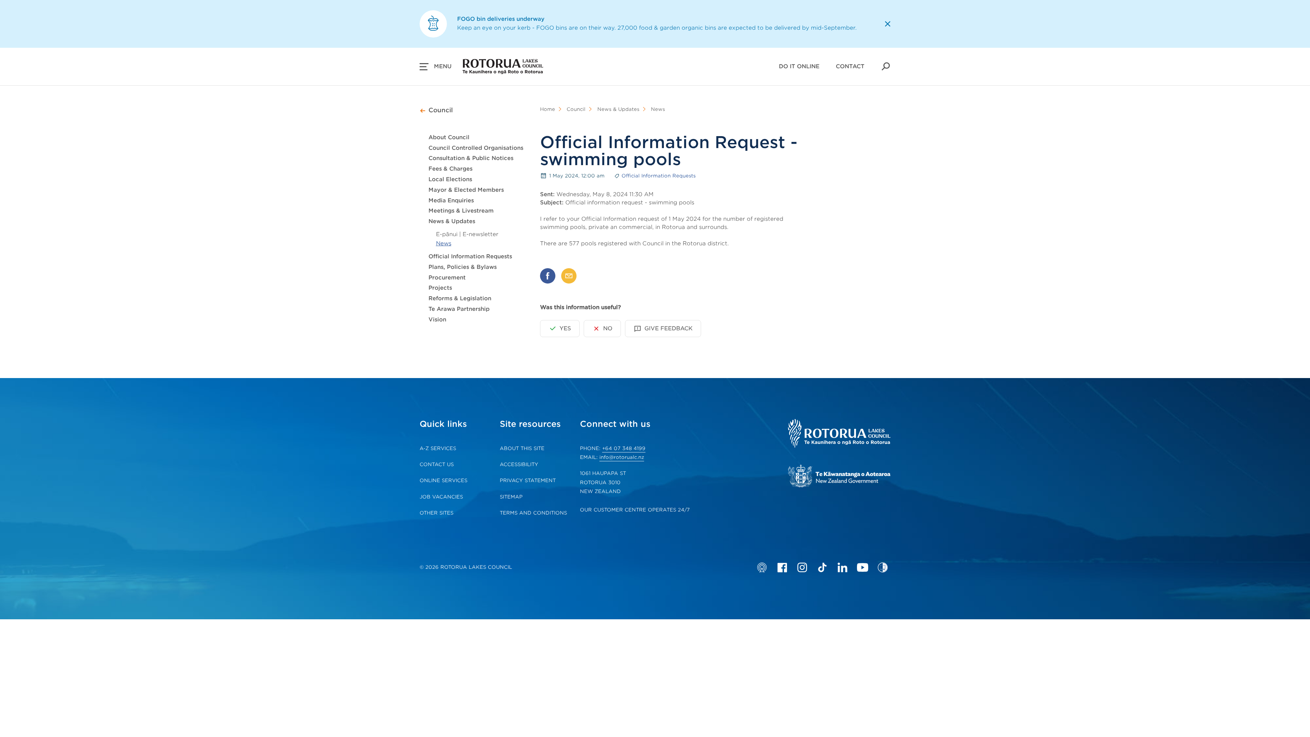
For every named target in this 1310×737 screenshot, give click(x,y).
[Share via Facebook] (547, 276)
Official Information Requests (470, 256)
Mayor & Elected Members (466, 190)
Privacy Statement (528, 480)
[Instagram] (802, 567)
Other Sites (436, 513)
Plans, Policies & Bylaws (462, 267)
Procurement (447, 277)
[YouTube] (862, 567)
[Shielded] (882, 567)
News (443, 243)
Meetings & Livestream (461, 210)
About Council (448, 137)
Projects (440, 288)
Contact (850, 66)
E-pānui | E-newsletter (467, 234)
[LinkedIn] (842, 567)
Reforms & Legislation (459, 298)
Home (547, 109)
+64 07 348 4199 (623, 448)
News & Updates (451, 221)
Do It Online (799, 66)
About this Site (522, 448)
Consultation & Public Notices (470, 158)
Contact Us (437, 464)
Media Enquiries (451, 200)
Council (440, 110)
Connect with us (615, 424)
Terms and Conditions (533, 513)
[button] (436, 66)
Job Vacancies (441, 497)
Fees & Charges (450, 168)
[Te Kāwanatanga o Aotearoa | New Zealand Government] (839, 477)
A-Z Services (438, 448)
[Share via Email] (569, 276)
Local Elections (450, 179)
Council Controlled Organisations (475, 148)
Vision (437, 319)
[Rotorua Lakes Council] (839, 434)
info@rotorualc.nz (621, 457)
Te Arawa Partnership (459, 309)
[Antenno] (762, 567)
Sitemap (511, 497)
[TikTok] (822, 567)
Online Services (443, 480)
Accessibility (519, 464)
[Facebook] (782, 567)
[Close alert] (887, 24)
